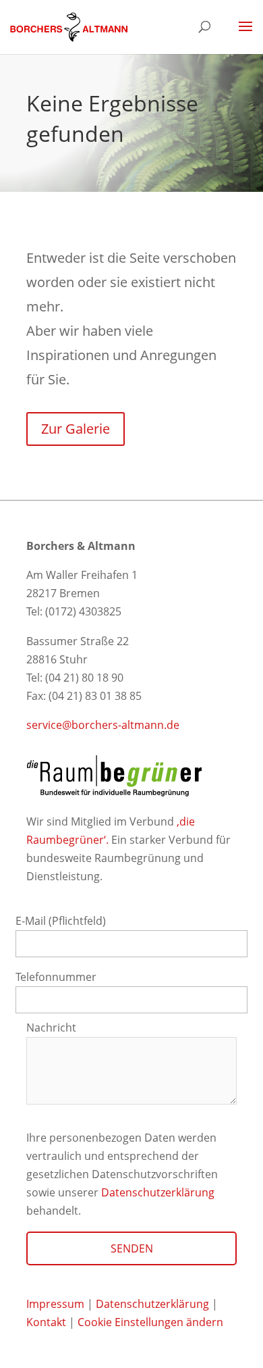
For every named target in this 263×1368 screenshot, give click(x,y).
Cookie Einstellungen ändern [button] (150, 1322)
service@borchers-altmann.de (102, 724)
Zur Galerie (75, 429)
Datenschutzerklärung (157, 1192)
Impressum (55, 1303)
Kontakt (47, 1322)
